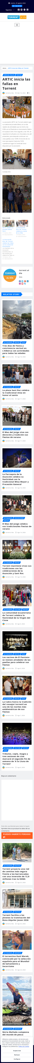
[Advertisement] (17, 45)
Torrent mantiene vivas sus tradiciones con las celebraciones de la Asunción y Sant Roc (16, 569)
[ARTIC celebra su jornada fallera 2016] (8, 223)
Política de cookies (23, 1046)
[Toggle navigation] (17, 25)
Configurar (17, 1059)
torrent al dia (9, 93)
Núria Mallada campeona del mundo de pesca (15, 1033)
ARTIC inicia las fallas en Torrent (18, 68)
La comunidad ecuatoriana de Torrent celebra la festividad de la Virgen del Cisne (16, 616)
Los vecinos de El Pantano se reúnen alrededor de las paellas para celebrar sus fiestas (16, 661)
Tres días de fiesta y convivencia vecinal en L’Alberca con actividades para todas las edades (15, 349)
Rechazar (17, 1055)
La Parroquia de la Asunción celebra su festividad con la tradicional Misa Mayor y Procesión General (15, 479)
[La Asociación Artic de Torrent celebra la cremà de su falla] (22, 223)
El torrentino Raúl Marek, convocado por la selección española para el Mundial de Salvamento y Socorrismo (16, 961)
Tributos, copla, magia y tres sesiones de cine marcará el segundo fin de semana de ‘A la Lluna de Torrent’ (16, 758)
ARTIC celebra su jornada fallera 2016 (7, 229)
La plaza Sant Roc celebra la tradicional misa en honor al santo (15, 392)
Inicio (4, 68)
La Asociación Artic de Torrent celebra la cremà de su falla (21, 230)
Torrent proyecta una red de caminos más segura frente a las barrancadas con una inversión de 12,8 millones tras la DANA (15, 874)
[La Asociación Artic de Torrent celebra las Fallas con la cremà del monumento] (9, 249)
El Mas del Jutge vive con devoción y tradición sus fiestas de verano (15, 434)
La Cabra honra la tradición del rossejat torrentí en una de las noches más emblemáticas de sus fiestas (16, 706)
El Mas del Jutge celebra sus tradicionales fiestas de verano (16, 526)
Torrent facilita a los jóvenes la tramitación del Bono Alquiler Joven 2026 (16, 917)
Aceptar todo (17, 1050)
